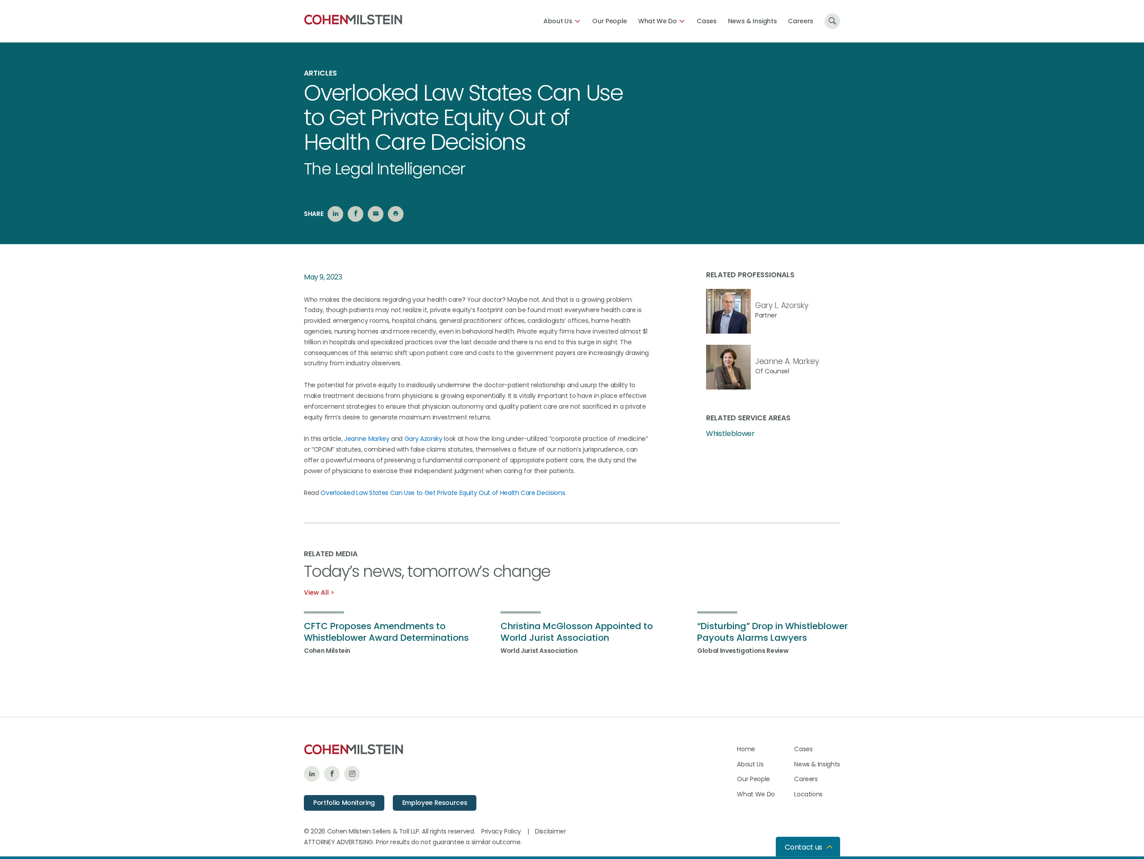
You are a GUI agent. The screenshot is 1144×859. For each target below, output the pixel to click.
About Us (557, 21)
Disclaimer (550, 831)
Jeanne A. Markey (787, 361)
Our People (609, 21)
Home (746, 749)
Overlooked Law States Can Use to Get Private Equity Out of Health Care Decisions (442, 492)
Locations (808, 794)
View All (316, 592)
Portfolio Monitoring (344, 802)
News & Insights (752, 21)
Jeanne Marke (365, 438)
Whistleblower (730, 434)
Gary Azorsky (423, 438)
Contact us (803, 847)
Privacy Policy (501, 831)
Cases (706, 21)
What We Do (657, 21)
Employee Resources (434, 802)
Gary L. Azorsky (781, 305)
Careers (800, 21)
